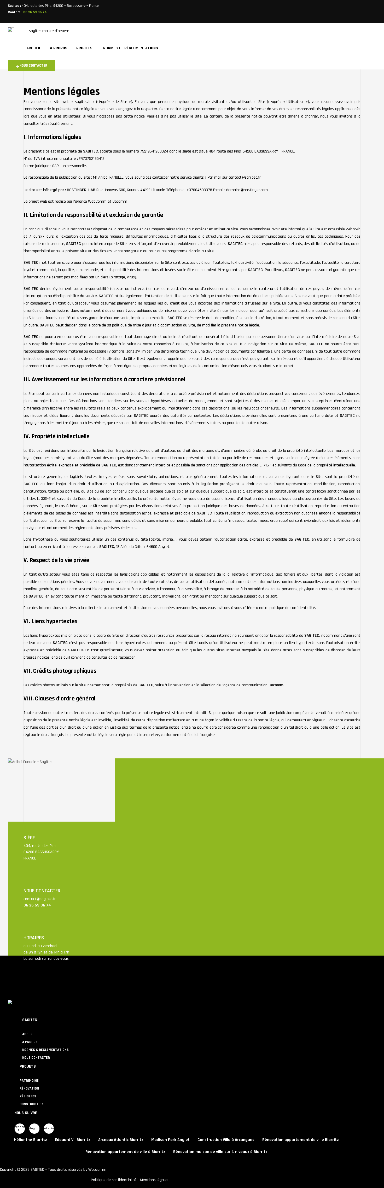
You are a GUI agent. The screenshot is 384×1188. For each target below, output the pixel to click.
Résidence (28, 1096)
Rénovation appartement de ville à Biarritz (125, 1152)
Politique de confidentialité (113, 1180)
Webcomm (97, 1169)
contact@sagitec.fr (40, 899)
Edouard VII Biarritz (72, 1140)
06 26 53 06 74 (35, 12)
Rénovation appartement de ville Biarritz (300, 1140)
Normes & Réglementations (45, 1049)
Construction (32, 1104)
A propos (30, 1042)
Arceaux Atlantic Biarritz (120, 1140)
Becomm (120, 201)
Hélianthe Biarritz (30, 1140)
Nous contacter (36, 1057)
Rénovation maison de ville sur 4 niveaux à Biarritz (220, 1152)
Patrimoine (29, 1080)
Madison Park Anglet (170, 1140)
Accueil (28, 1034)
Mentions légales (154, 1180)
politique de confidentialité (292, 608)
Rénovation (29, 1088)
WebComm (97, 201)
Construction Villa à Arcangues (225, 1140)
